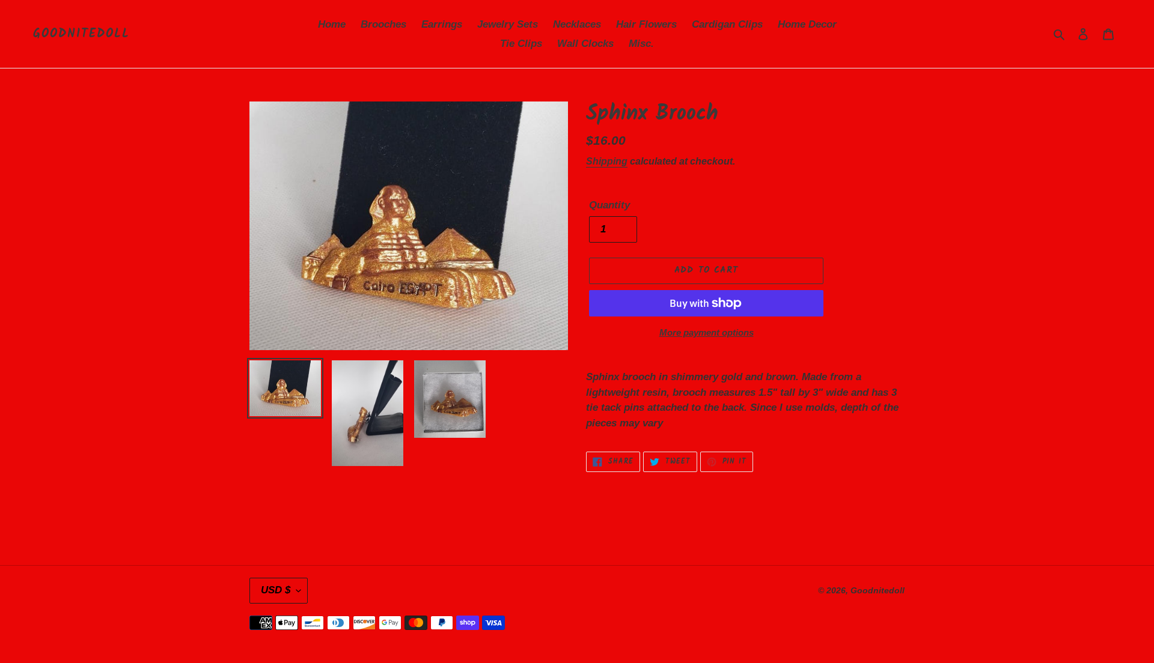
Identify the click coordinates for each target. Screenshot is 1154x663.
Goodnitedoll (81, 34)
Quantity (609, 205)
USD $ (275, 590)
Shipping (606, 161)
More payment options (706, 332)
